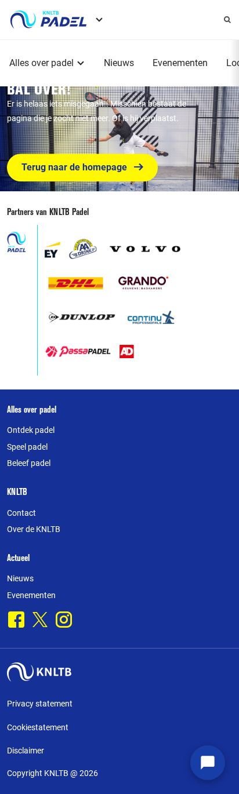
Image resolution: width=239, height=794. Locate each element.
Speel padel (27, 446)
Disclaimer (25, 750)
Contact (21, 513)
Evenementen (180, 62)
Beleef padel (28, 463)
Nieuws (119, 62)
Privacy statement (40, 703)
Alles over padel (41, 62)
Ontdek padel (31, 430)
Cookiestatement (37, 727)
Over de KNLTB (33, 529)
